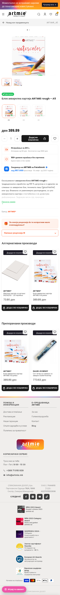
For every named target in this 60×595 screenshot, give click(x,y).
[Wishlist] (54, 138)
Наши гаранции (10, 421)
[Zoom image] (28, 60)
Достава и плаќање (12, 412)
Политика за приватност (14, 430)
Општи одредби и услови (15, 426)
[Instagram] (33, 496)
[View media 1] (7, 82)
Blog (34, 426)
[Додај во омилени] (25, 251)
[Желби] (51, 14)
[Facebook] (26, 496)
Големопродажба (40, 416)
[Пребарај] (39, 14)
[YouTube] (40, 496)
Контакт (35, 421)
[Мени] (3, 14)
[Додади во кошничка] (15, 308)
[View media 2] (18, 82)
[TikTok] (47, 496)
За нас (35, 412)
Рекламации (9, 416)
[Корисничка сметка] (45, 14)
